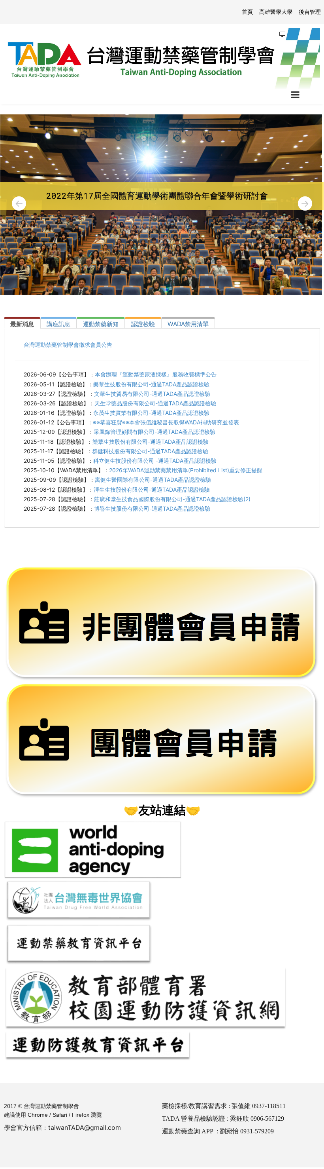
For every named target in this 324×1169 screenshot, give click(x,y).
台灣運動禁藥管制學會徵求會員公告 (68, 344)
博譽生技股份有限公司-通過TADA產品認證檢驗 (152, 508)
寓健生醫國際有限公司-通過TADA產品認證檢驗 (153, 479)
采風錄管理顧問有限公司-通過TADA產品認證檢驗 (154, 431)
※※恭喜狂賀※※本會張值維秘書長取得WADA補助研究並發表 (166, 422)
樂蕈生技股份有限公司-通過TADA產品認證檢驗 (151, 384)
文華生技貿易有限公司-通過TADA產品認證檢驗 (152, 393)
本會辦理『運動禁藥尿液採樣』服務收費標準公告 (156, 374)
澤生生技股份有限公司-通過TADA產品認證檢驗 (152, 489)
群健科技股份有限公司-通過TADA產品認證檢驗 (150, 451)
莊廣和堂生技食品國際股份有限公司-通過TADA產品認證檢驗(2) (172, 499)
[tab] (22, 323)
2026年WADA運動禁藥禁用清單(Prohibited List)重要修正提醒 (185, 470)
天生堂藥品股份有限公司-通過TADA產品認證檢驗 (155, 403)
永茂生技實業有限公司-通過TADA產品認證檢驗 (151, 412)
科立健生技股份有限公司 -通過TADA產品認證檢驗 (155, 460)
